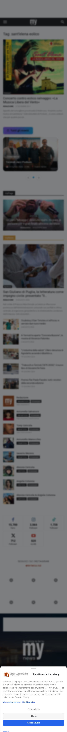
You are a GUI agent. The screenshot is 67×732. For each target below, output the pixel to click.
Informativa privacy (12, 702)
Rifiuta (34, 716)
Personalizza (33, 709)
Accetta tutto (33, 722)
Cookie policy (28, 702)
